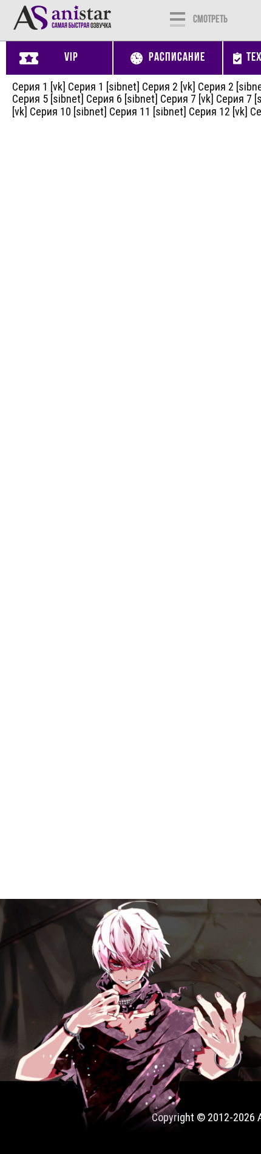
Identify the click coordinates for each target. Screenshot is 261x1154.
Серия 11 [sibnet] (147, 111)
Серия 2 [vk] (168, 86)
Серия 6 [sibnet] (122, 98)
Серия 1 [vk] (39, 86)
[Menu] (177, 18)
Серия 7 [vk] (187, 98)
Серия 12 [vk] (218, 111)
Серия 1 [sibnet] (104, 86)
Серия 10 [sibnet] (68, 111)
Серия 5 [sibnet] (48, 98)
